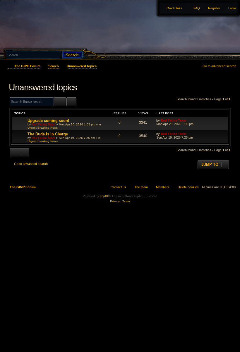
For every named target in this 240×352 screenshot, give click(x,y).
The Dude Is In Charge (48, 134)
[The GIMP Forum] (32, 16)
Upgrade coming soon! (48, 120)
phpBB (104, 196)
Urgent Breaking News (43, 127)
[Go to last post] (189, 120)
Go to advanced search (219, 66)
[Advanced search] (46, 49)
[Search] (72, 54)
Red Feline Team (43, 124)
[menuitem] (229, 8)
